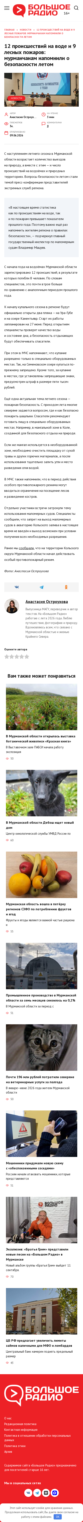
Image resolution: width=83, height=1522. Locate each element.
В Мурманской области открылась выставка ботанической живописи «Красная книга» (40, 738)
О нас (8, 1418)
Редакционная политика (20, 1424)
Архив (8, 1452)
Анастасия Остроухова (47, 601)
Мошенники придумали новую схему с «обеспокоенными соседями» (34, 1165)
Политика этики (15, 1446)
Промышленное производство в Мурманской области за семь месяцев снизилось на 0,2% (41, 997)
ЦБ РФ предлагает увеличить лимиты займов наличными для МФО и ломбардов (39, 1343)
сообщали (26, 548)
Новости (16, 98)
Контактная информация (20, 1430)
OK (58, 1517)
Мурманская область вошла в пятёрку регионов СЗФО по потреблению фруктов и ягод (38, 909)
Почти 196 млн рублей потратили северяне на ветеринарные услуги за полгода (40, 1079)
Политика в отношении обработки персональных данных (37, 1438)
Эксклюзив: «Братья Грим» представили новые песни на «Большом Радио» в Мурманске (37, 1254)
